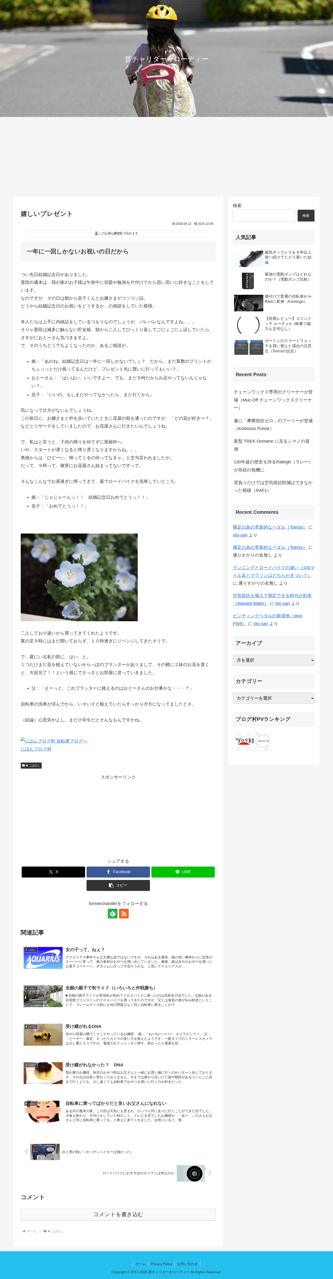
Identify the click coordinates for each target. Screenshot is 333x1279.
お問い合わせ (187, 1264)
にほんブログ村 (36, 749)
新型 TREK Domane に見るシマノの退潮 (272, 445)
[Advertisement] (166, 157)
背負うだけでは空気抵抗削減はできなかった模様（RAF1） (273, 486)
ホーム (141, 1264)
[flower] (79, 576)
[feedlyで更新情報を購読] (113, 913)
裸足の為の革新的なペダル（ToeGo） (270, 527)
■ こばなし (33, 765)
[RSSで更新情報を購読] (124, 913)
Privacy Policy (161, 1264)
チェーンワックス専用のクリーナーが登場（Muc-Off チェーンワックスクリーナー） (273, 400)
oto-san (240, 535)
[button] (118, 885)
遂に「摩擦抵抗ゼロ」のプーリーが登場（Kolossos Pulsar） (273, 424)
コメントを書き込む (118, 1214)
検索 (237, 205)
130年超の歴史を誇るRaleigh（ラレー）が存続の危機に (273, 465)
